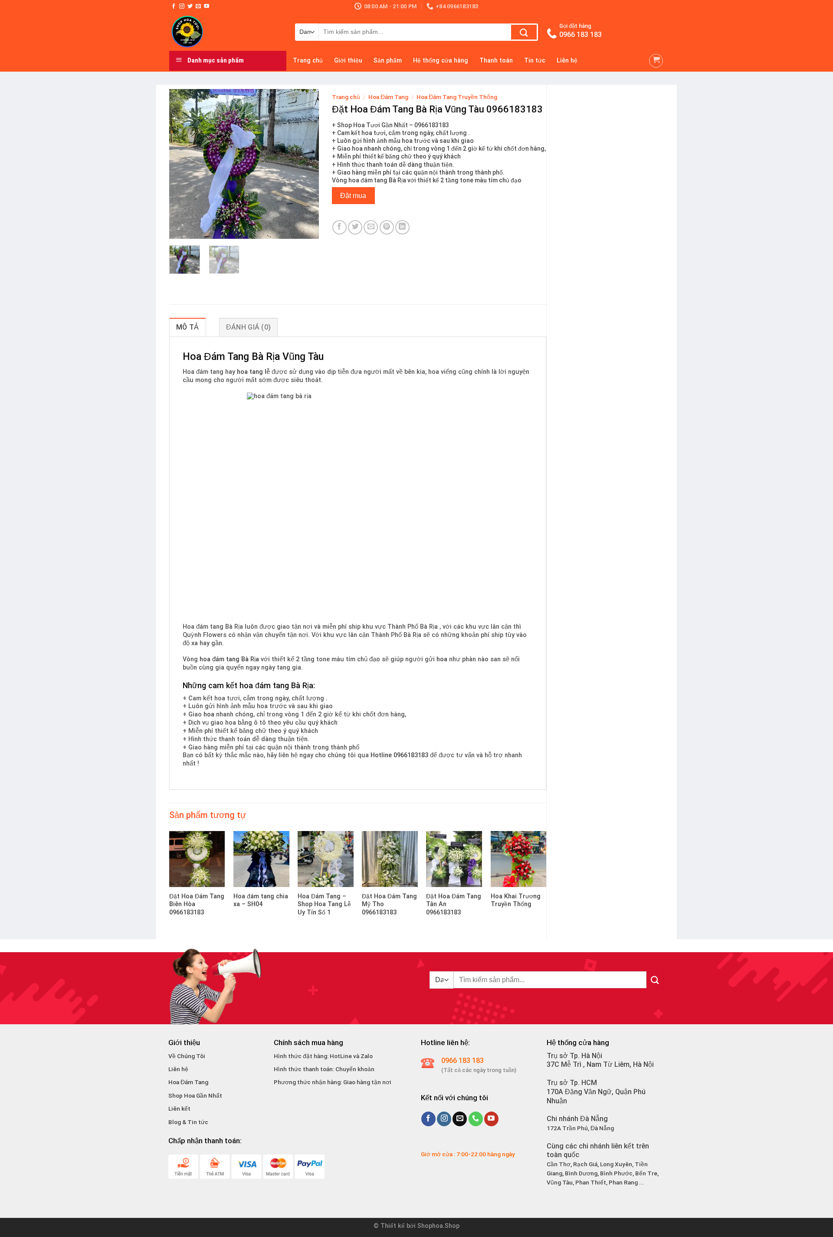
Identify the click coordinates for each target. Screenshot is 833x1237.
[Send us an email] (198, 6)
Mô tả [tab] (187, 327)
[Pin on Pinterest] (387, 227)
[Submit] (524, 32)
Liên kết (179, 1108)
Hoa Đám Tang (388, 96)
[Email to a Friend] (371, 227)
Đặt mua (353, 195)
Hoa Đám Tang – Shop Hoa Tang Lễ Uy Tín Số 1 (324, 904)
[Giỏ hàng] (656, 61)
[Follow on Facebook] (173, 6)
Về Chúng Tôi (186, 1055)
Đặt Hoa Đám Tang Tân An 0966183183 (453, 904)
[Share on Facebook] (339, 227)
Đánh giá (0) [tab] (248, 327)
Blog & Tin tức (188, 1121)
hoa (441, 659)
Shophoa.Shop (438, 1226)
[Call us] (476, 1119)
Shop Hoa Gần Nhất (195, 1095)
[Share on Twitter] (355, 227)
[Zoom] (180, 228)
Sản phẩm (388, 60)
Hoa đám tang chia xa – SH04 (260, 900)
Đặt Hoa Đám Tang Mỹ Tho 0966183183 (389, 904)
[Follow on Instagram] (181, 6)
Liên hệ (567, 60)
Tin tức (534, 60)
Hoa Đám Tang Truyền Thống (456, 96)
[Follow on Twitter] (190, 6)
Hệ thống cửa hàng (440, 60)
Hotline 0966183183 (399, 755)
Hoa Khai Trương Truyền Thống (516, 900)
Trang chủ (308, 60)
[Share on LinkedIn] (402, 227)
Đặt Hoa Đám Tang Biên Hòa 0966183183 (196, 904)
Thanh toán (496, 60)
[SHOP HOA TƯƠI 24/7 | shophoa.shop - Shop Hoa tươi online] (225, 31)
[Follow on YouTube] (206, 6)
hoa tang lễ (253, 372)
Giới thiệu (348, 60)
